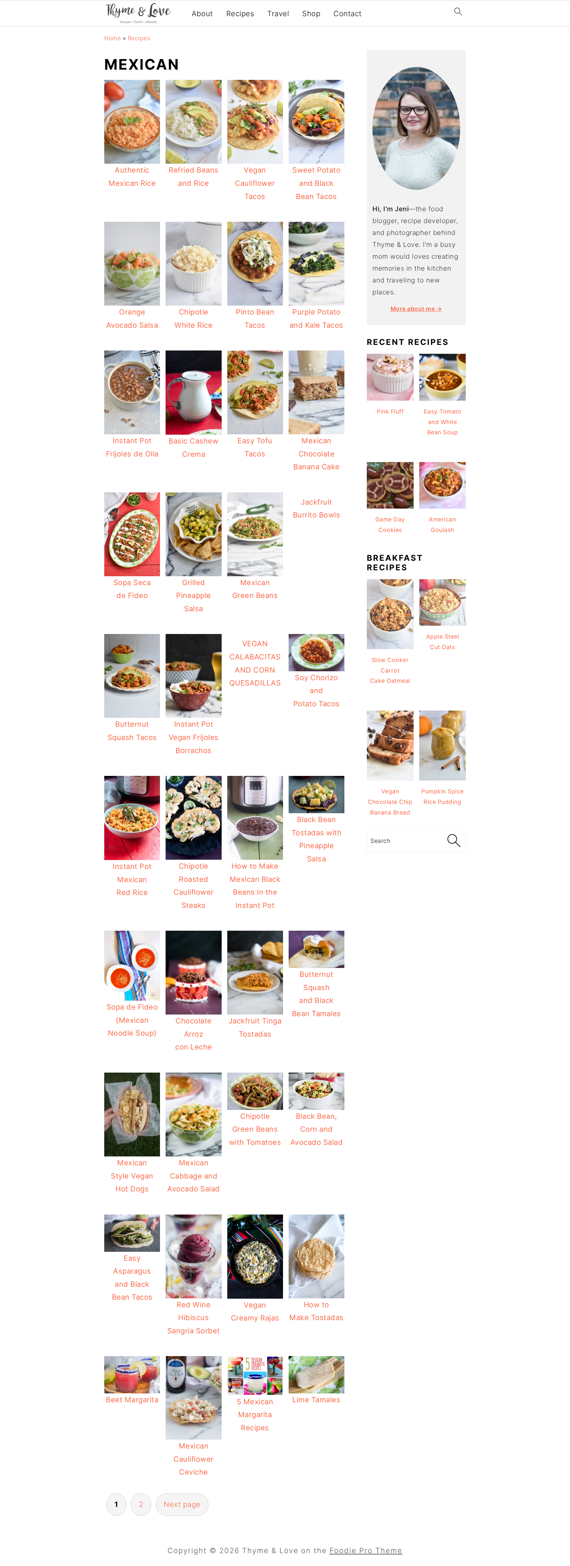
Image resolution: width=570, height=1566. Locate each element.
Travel (278, 13)
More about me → (416, 308)
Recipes (240, 13)
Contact (347, 13)
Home (112, 38)
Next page (182, 1504)
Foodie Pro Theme (366, 1550)
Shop (311, 13)
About (202, 13)
